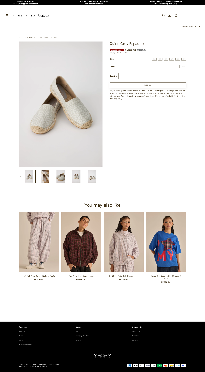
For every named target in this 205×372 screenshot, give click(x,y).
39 (172, 59)
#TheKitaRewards (25, 344)
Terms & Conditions (39, 364)
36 (154, 59)
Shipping (112, 53)
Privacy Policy (54, 364)
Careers (135, 340)
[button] (164, 15)
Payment (79, 340)
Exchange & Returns (83, 336)
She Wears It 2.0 (31, 37)
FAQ (77, 331)
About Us (22, 331)
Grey (183, 67)
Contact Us (136, 331)
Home (21, 37)
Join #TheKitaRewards (94, 4)
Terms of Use (23, 364)
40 (178, 59)
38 (166, 59)
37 (160, 59)
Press (21, 336)
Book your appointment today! (26, 4)
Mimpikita (26, 367)
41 (184, 59)
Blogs (21, 340)
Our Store (135, 336)
